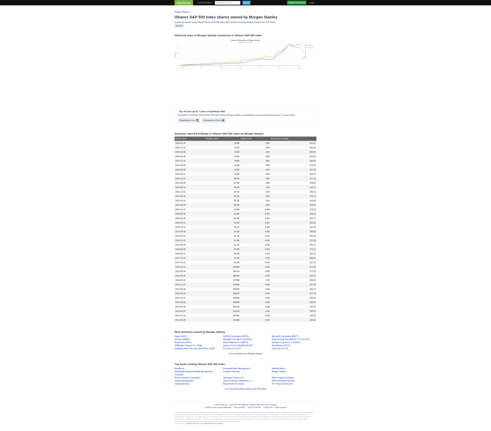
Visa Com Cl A (278, 348)
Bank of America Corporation (188, 378)
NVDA (245, 336)
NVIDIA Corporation (232, 336)
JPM (199, 345)
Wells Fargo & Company (283, 378)
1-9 (187, 423)
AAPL (183, 336)
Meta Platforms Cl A (232, 342)
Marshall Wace (278, 368)
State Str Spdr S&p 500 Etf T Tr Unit (288, 339)
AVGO (188, 342)
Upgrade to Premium (296, 3)
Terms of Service (254, 407)
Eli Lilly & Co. (229, 348)
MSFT (295, 336)
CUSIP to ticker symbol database (218, 407)
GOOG (296, 342)
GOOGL (248, 339)
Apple (177, 336)
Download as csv (187, 120)
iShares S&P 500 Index (214, 22)
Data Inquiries (280, 407)
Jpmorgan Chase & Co (233, 378)
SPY (307, 339)
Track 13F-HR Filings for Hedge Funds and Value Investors (253, 405)
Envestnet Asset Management (236, 368)
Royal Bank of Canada (233, 384)
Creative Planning (231, 371)
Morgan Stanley (182, 12)
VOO (211, 348)
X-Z (222, 423)
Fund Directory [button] (205, 3)
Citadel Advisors (182, 384)
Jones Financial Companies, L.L (237, 381)
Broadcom (179, 342)
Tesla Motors (277, 345)
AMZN (186, 339)
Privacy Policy (239, 407)
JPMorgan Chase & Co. (185, 345)
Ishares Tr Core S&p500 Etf (235, 345)
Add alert (179, 26)
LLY (238, 348)
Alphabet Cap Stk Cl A (233, 339)
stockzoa (184, 3)
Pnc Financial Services (282, 384)
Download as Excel (212, 120)
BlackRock (179, 368)
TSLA (287, 345)
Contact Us (268, 407)
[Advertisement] (245, 88)
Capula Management (184, 381)
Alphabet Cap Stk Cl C (282, 342)
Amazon (178, 339)
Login (311, 3)
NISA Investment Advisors (283, 381)
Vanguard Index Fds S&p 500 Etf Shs (191, 348)
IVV (228, 22)
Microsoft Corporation (281, 336)
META (245, 342)
